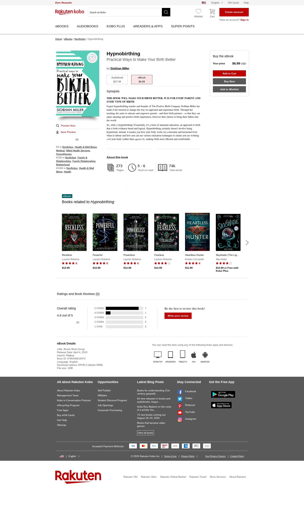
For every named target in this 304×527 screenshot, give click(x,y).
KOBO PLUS (116, 26)
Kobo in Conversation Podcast (74, 400)
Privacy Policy (188, 456)
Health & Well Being (86, 147)
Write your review (178, 315)
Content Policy (237, 456)
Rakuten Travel (197, 476)
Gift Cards (233, 2)
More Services (218, 476)
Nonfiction (67, 147)
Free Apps (62, 410)
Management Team (68, 395)
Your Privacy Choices (215, 456)
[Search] (166, 12)
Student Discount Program (112, 400)
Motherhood (63, 164)
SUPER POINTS (183, 26)
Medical (60, 150)
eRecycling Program (68, 405)
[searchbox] (129, 12)
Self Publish (104, 390)
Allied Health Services (78, 150)
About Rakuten (237, 476)
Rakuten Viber (149, 476)
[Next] (247, 242)
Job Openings (105, 405)
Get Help (62, 420)
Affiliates (102, 395)
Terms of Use (170, 456)
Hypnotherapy (64, 154)
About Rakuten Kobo (68, 390)
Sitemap (61, 425)
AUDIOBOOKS (88, 26)
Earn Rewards (63, 2)
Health (67, 171)
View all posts (145, 432)
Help (246, 2)
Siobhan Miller (119, 68)
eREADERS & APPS (148, 26)
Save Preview (68, 132)
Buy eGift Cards (66, 415)
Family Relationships (84, 161)
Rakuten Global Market (173, 476)
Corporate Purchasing (110, 410)
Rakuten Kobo (69, 12)
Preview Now (68, 125)
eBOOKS (62, 26)
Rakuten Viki (130, 476)
